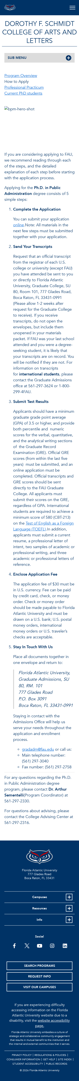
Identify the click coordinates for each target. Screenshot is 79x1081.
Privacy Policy (22, 1055)
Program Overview (20, 75)
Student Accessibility (28, 1064)
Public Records (56, 1064)
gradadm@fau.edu (38, 749)
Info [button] (39, 920)
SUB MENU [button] (17, 57)
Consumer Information (23, 1059)
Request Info (39, 976)
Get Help (49, 1059)
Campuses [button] (39, 897)
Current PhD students (23, 93)
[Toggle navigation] (72, 7)
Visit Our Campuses (39, 987)
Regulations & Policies (50, 1055)
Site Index (65, 1059)
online (18, 225)
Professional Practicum (24, 87)
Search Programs (39, 966)
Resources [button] (39, 908)
